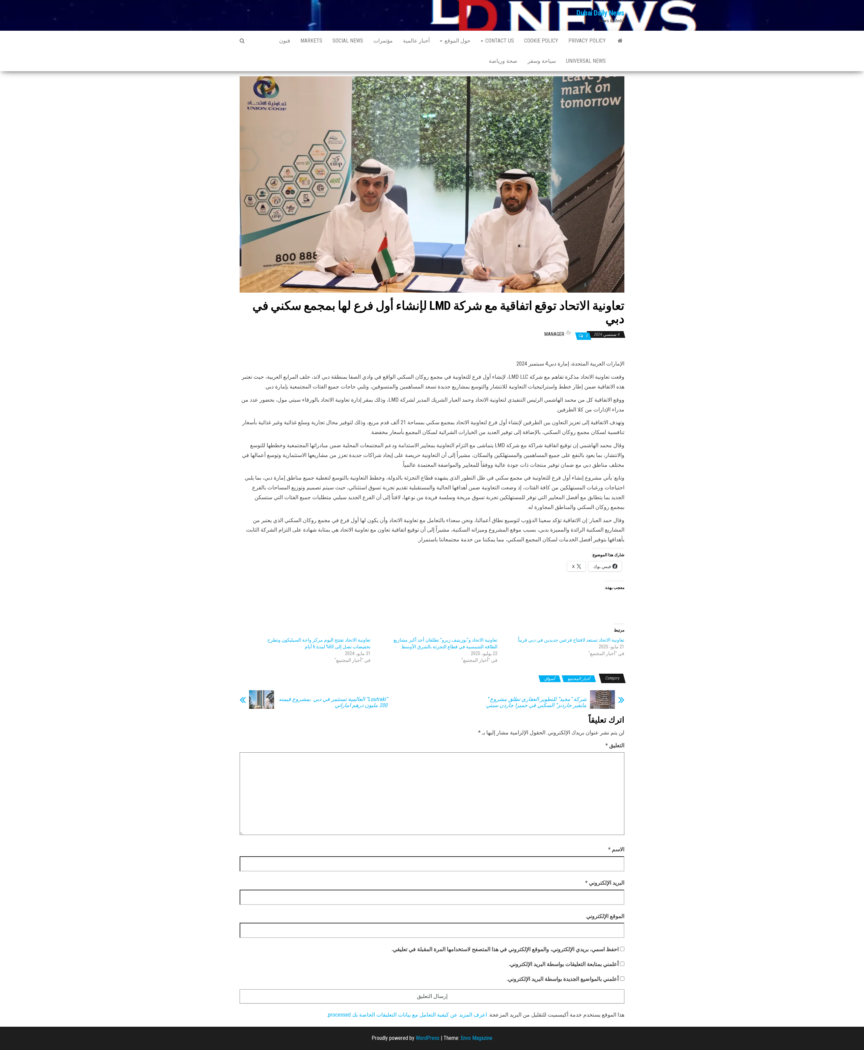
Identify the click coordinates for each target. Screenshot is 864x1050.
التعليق (614, 745)
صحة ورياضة (503, 61)
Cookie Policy (541, 40)
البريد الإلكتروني (604, 883)
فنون (284, 40)
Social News (347, 40)
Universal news (586, 61)
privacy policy (587, 40)
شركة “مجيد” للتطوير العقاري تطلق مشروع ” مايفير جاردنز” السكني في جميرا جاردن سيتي (535, 702)
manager (554, 334)
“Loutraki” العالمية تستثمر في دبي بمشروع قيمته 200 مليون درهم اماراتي (333, 702)
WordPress (427, 1038)
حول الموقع (456, 40)
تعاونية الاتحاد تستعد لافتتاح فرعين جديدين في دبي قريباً (571, 640)
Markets (311, 40)
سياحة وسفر (542, 61)
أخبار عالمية (416, 40)
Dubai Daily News (600, 13)
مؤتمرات (383, 40)
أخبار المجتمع (579, 678)
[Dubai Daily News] (620, 41)
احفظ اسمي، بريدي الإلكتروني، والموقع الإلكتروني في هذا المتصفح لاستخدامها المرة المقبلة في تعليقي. (505, 949)
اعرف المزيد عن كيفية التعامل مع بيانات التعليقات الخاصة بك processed (407, 1015)
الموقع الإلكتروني (605, 916)
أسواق (549, 678)
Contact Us (499, 40)
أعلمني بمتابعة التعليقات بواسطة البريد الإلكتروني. (564, 964)
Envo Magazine (476, 1038)
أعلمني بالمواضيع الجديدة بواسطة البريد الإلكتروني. (563, 979)
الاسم (616, 849)
